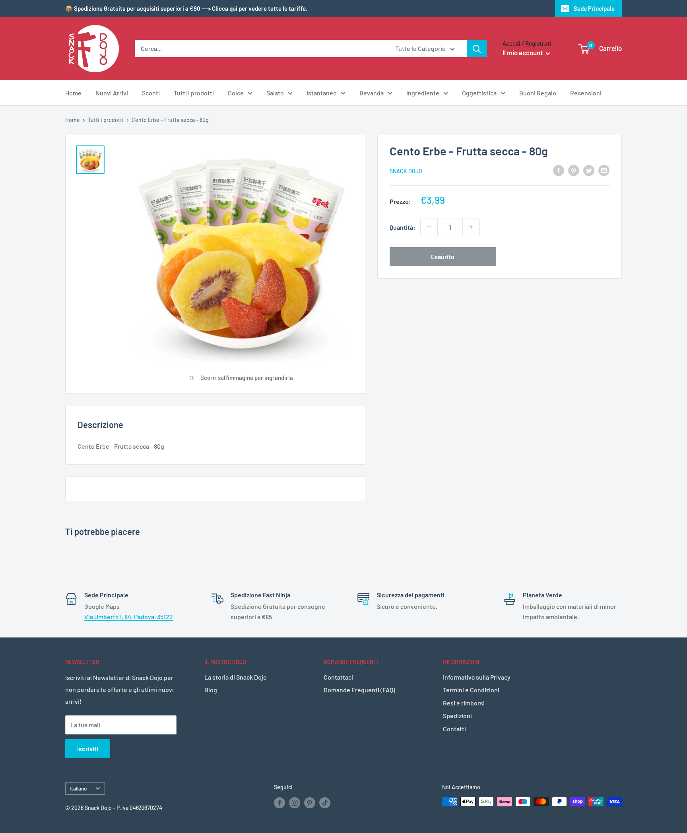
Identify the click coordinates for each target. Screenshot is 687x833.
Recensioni (586, 93)
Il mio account (523, 52)
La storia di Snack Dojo (235, 677)
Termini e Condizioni (471, 690)
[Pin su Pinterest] (573, 170)
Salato (275, 93)
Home (73, 93)
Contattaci (338, 677)
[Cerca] (477, 48)
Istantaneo (322, 93)
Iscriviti (87, 748)
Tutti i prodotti (194, 93)
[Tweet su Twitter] (588, 170)
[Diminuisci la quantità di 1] (429, 227)
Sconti (151, 93)
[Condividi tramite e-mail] (603, 170)
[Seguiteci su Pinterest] (309, 802)
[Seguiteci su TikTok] (324, 802)
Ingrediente (422, 93)
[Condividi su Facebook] (558, 170)
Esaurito (442, 256)
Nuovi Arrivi (111, 93)
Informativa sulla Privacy (476, 677)
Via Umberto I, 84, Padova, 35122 (128, 616)
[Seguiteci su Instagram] (294, 802)
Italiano (78, 788)
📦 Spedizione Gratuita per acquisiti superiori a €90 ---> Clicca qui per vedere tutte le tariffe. (186, 8)
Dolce (236, 93)
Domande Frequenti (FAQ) (359, 690)
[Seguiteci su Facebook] (279, 802)
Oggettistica (479, 93)
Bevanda (371, 93)
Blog (210, 690)
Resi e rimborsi (464, 703)
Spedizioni (457, 715)
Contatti (454, 728)
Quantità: (402, 227)
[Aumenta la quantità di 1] (471, 227)
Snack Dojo (406, 170)
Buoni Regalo (537, 93)
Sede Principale (594, 8)
